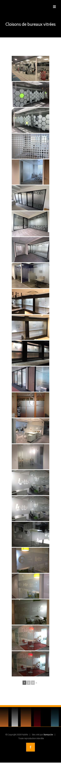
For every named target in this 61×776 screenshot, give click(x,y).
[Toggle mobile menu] (54, 6)
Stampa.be (48, 734)
